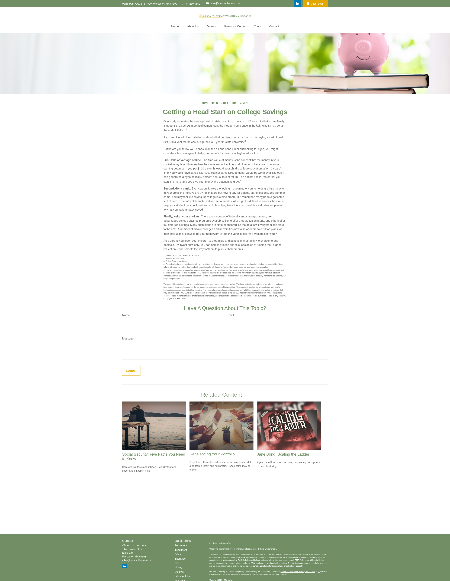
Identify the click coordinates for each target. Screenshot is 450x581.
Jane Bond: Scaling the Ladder (283, 454)
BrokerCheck (270, 548)
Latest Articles (182, 576)
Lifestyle (179, 571)
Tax (177, 563)
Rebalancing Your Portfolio (212, 454)
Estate (178, 554)
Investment (181, 549)
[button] (175, 26)
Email (230, 315)
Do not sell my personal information (274, 574)
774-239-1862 (192, 3)
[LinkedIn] (297, 3)
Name (126, 315)
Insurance (180, 558)
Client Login (317, 3)
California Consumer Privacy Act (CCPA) (298, 571)
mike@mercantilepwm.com (225, 3)
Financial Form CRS (221, 543)
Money (178, 567)
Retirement (181, 545)
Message (128, 338)
